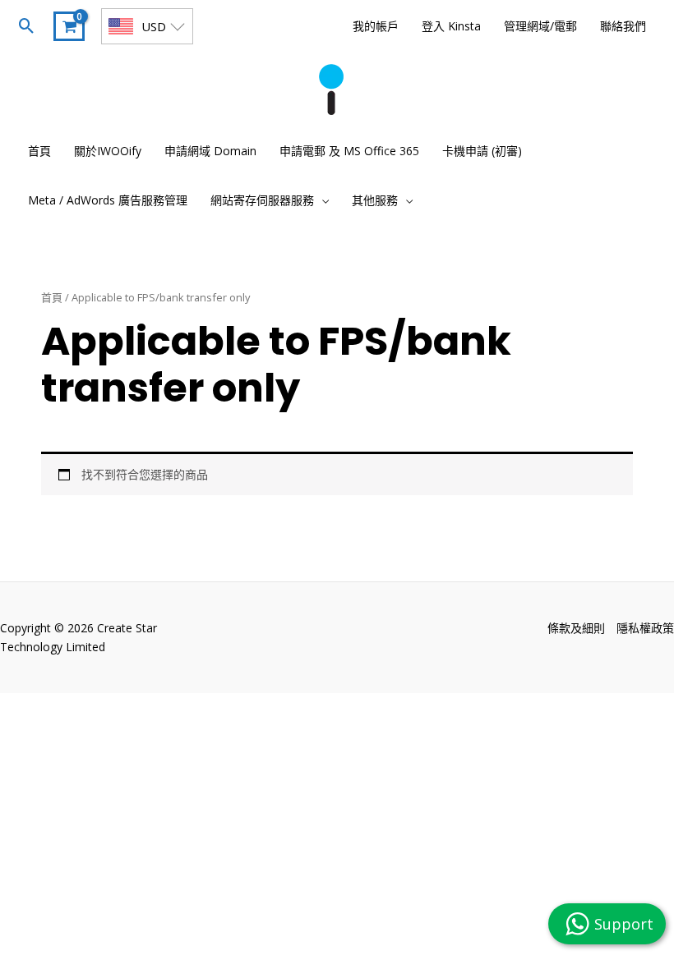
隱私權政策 (645, 628)
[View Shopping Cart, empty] (69, 26)
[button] (26, 26)
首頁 (51, 297)
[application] (321, 200)
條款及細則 (576, 628)
